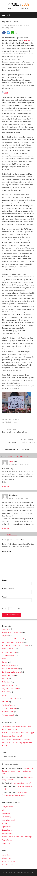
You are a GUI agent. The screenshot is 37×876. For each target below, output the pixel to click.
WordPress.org (7, 865)
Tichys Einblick (7, 807)
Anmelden (5, 855)
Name (5, 580)
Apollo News (6, 827)
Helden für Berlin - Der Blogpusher (19, 456)
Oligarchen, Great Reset (10, 688)
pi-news (5, 810)
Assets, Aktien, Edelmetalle (11, 632)
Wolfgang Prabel (7, 28)
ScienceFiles (6, 843)
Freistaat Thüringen (9, 652)
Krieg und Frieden (8, 665)
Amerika (5, 629)
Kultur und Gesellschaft (10, 669)
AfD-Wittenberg (12, 535)
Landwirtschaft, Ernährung (11, 672)
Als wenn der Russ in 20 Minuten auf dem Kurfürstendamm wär (18, 771)
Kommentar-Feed (8, 861)
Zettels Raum (7, 830)
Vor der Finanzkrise (9, 708)
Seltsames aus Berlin (12, 419)
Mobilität (5, 679)
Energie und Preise (8, 649)
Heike (11, 461)
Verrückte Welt (7, 705)
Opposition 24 (7, 840)
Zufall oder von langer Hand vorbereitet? (16, 739)
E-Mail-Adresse (8, 588)
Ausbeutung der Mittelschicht (12, 642)
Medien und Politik (8, 675)
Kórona (4, 662)
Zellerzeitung (6, 817)
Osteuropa (6, 692)
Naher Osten (6, 682)
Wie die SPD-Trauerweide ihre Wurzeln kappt (18, 733)
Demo (15, 422)
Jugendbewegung (8, 655)
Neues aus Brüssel (8, 685)
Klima (4, 659)
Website (5, 597)
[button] (4, 32)
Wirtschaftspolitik (8, 715)
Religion (5, 695)
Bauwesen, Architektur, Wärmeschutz (15, 645)
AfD (6, 422)
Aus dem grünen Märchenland (13, 639)
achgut (4, 823)
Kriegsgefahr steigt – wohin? (12, 736)
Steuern (5, 702)
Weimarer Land (7, 712)
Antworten (5, 486)
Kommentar (7, 551)
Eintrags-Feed (7, 858)
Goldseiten (6, 813)
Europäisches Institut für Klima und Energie (17, 837)
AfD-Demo (27, 40)
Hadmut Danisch (8, 833)
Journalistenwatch (8, 820)
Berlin (10, 422)
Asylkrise (5, 636)
